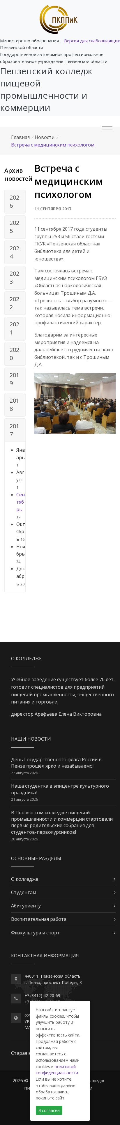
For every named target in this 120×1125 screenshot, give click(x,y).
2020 (14, 354)
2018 (14, 405)
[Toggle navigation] (107, 129)
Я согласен (49, 1110)
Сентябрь (20, 502)
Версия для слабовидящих (92, 41)
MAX (28, 1027)
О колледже (24, 879)
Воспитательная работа (38, 919)
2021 (14, 328)
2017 (14, 430)
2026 (14, 201)
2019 (14, 379)
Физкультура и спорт (35, 932)
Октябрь (20, 531)
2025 (14, 227)
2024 (14, 252)
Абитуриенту (26, 905)
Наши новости (31, 739)
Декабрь (20, 576)
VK (26, 1021)
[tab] (15, 201)
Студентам (23, 892)
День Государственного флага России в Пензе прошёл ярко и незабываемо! (56, 762)
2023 (14, 277)
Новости (44, 137)
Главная (20, 137)
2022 (14, 303)
